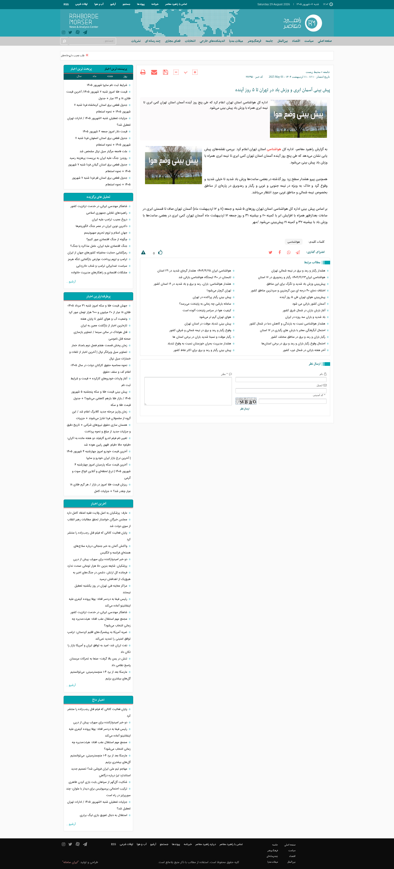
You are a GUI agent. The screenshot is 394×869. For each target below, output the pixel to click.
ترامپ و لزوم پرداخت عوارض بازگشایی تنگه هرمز (98, 259)
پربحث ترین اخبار (81, 69)
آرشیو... (71, 281)
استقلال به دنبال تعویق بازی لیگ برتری (104, 815)
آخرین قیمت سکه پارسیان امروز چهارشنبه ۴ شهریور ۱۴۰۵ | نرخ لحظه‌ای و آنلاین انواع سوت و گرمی (101, 471)
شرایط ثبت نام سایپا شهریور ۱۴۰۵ (107, 85)
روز (125, 76)
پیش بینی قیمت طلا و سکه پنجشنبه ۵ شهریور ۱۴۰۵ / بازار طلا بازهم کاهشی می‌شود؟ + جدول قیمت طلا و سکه (101, 398)
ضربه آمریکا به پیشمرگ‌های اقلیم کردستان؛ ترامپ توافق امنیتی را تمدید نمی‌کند (99, 635)
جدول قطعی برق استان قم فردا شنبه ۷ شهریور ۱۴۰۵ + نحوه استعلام (101, 181)
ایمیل (319, 385)
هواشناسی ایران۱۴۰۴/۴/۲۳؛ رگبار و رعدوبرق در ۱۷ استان (292, 277)
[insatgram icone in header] (63, 33)
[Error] (142, 253)
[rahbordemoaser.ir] (305, 22)
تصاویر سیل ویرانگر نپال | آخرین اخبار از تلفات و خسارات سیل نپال (100, 355)
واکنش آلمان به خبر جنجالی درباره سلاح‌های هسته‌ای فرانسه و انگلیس (102, 549)
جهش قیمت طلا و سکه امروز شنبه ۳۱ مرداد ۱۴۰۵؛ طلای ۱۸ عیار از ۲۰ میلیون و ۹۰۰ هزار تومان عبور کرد (99, 309)
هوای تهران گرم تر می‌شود (215, 317)
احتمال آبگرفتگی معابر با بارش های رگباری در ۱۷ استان (293, 330)
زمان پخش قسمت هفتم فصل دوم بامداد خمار (100, 345)
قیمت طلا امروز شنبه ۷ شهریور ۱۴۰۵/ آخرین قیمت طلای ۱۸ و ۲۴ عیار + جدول (98, 95)
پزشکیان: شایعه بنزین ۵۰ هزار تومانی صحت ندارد (97, 566)
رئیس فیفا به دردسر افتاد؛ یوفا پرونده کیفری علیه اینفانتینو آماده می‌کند (100, 602)
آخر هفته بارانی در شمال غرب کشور (304, 350)
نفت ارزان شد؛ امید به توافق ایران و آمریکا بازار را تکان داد (99, 649)
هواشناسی (274, 149)
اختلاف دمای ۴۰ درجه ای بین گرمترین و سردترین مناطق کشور (288, 290)
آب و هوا (99, 4)
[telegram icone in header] (85, 33)
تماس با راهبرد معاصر (176, 4)
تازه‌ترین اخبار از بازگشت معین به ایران (104, 325)
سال (79, 76)
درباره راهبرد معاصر (205, 844)
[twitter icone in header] (70, 33)
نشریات (136, 41)
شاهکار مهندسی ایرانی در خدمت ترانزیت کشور (99, 206)
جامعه (326, 72)
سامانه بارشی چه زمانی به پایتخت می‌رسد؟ (205, 303)
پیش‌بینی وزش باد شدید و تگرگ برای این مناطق (296, 284)
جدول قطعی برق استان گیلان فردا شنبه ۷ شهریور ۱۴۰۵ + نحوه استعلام (99, 168)
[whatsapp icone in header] (288, 252)
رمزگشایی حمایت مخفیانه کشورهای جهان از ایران (97, 252)
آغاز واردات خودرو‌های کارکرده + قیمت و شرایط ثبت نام (101, 382)
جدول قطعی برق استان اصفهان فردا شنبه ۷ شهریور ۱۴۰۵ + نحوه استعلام (103, 141)
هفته (110, 76)
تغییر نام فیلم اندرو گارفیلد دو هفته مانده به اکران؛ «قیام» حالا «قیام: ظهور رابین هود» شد (99, 441)
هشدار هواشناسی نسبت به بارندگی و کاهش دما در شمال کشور (287, 323)
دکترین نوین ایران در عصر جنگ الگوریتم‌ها (102, 226)
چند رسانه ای (153, 41)
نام (321, 374)
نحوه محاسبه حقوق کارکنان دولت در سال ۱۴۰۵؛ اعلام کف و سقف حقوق (100, 369)
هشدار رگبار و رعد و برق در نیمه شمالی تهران (298, 270)
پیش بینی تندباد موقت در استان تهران (208, 323)
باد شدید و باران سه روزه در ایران (305, 317)
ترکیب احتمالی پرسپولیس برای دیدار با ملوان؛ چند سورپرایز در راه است (98, 792)
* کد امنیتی (319, 395)
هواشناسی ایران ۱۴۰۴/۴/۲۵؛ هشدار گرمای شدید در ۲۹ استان (194, 270)
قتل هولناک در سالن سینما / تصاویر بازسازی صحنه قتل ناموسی (102, 335)
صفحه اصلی (325, 41)
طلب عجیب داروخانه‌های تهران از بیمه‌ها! (71, 55)
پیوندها (141, 4)
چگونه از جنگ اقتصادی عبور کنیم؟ (107, 239)
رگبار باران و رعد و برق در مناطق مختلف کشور (298, 337)
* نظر (224, 374)
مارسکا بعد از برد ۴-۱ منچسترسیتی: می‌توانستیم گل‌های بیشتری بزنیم (100, 675)
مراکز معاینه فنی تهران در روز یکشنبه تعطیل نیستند (103, 589)
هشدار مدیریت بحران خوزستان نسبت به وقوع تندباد (200, 343)
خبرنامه (154, 4)
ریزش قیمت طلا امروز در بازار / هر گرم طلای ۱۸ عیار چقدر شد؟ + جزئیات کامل (100, 488)
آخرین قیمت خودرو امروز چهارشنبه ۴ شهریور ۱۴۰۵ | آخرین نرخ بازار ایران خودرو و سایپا (99, 455)
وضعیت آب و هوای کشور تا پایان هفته (104, 319)
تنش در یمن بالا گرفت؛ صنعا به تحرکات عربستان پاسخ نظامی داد (100, 662)
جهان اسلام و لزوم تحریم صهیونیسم (106, 232)
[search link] (64, 41)
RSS (66, 4)
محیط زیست (313, 72)
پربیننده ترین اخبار (115, 69)
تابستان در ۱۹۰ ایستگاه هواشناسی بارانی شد (205, 277)
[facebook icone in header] (279, 252)
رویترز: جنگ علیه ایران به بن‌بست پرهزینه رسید (99, 158)
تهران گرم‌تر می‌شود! (219, 290)
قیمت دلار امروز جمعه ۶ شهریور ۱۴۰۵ (105, 131)
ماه (94, 76)
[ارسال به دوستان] (154, 72)
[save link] (165, 72)
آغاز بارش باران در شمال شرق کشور (304, 310)
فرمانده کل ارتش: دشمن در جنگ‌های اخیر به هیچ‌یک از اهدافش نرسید (102, 576)
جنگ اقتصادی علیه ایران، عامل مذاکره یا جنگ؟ (99, 246)
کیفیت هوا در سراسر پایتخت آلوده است (207, 310)
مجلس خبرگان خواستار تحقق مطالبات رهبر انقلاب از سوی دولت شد (99, 523)
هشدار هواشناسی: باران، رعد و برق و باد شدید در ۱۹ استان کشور (193, 284)
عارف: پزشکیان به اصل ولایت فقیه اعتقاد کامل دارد (97, 513)
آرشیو (113, 4)
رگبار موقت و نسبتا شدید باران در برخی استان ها (202, 337)
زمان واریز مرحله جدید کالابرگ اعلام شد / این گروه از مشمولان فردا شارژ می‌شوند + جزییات (101, 415)
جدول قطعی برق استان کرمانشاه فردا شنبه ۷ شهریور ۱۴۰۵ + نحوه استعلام (102, 108)
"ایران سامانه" (70, 862)
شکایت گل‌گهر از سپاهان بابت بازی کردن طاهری (98, 782)
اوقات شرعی (81, 4)
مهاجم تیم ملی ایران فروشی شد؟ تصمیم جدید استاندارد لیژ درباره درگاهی (101, 772)
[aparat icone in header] (77, 33)
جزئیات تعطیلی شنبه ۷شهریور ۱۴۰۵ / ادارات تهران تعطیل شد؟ (99, 122)
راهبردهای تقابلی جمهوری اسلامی (107, 212)
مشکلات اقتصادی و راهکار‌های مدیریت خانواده (99, 272)
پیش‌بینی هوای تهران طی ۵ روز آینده (303, 297)
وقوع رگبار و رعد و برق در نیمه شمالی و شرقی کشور (200, 330)
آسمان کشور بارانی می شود (309, 303)
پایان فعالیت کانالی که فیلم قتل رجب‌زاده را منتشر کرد (99, 536)
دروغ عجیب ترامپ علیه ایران (110, 219)
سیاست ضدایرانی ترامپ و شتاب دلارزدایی (102, 265)
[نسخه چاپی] (142, 73)
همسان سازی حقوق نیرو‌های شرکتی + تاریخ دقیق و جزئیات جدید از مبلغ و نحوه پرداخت (99, 428)
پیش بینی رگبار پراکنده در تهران (212, 297)
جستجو (126, 4)
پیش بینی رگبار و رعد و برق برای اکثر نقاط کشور (203, 350)
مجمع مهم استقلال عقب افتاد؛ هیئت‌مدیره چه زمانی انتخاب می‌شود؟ (101, 622)
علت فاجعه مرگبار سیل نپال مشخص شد (104, 151)
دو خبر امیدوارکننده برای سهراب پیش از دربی (100, 559)
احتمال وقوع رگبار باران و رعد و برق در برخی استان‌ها (294, 343)
